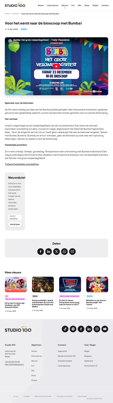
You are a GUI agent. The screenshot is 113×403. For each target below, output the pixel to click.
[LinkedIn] (89, 329)
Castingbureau (64, 366)
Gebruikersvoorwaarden (43, 396)
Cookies (26, 396)
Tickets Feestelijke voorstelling (22, 164)
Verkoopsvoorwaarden (64, 396)
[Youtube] (105, 329)
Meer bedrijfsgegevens (14, 364)
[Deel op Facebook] (40, 251)
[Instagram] (97, 329)
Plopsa (34, 380)
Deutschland (89, 366)
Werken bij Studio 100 (67, 356)
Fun (73, 5)
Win (79, 5)
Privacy (15, 396)
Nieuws (65, 5)
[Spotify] (73, 329)
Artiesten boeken (65, 361)
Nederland (88, 361)
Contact (105, 5)
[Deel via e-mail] (72, 251)
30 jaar (95, 5)
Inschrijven (15, 224)
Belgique (88, 356)
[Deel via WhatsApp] (64, 251)
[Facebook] (81, 329)
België (86, 351)
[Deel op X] (56, 251)
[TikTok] (65, 329)
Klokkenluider (82, 396)
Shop (87, 5)
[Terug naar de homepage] (15, 5)
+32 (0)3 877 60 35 (12, 362)
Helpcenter (62, 351)
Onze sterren (52, 5)
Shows (41, 5)
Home (7, 13)
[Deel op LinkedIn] (48, 251)
